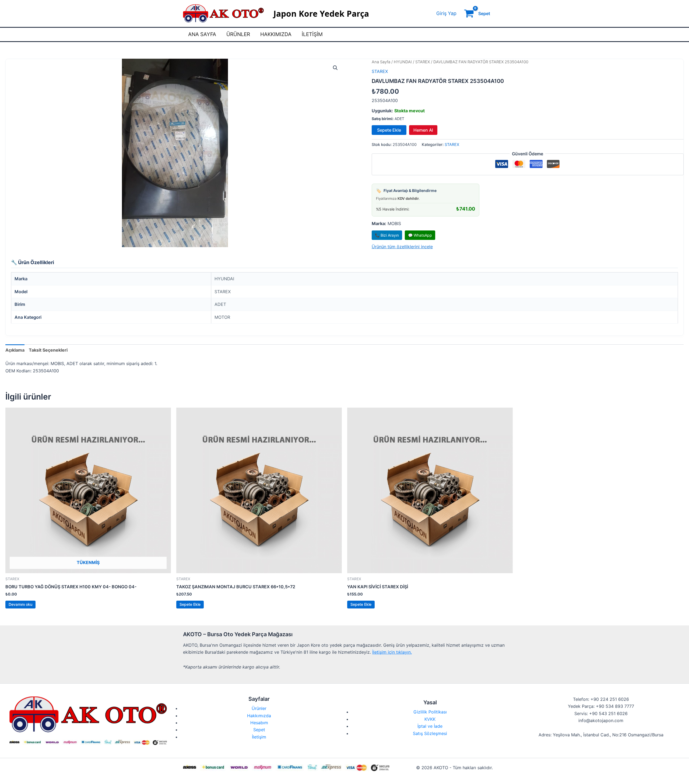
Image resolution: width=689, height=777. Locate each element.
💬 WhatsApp (420, 235)
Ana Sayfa (202, 34)
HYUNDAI (403, 62)
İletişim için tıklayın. (392, 652)
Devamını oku (20, 604)
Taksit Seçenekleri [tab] (48, 350)
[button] (335, 68)
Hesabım (259, 722)
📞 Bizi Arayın (387, 235)
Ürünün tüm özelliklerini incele (402, 246)
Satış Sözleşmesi (430, 733)
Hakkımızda (275, 34)
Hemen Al (423, 130)
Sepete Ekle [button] (190, 604)
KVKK (429, 719)
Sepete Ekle (389, 130)
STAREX (422, 62)
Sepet (259, 729)
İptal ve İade (429, 726)
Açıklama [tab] (14, 350)
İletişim (312, 34)
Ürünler (238, 34)
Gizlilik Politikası (430, 712)
